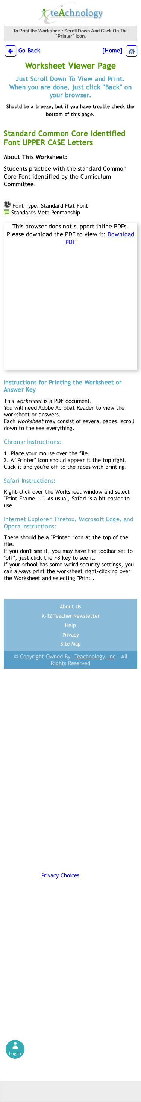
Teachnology (71, 13)
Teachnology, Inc (94, 656)
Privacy (70, 635)
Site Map (71, 644)
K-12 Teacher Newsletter (71, 616)
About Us (70, 606)
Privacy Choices (60, 875)
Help (70, 625)
